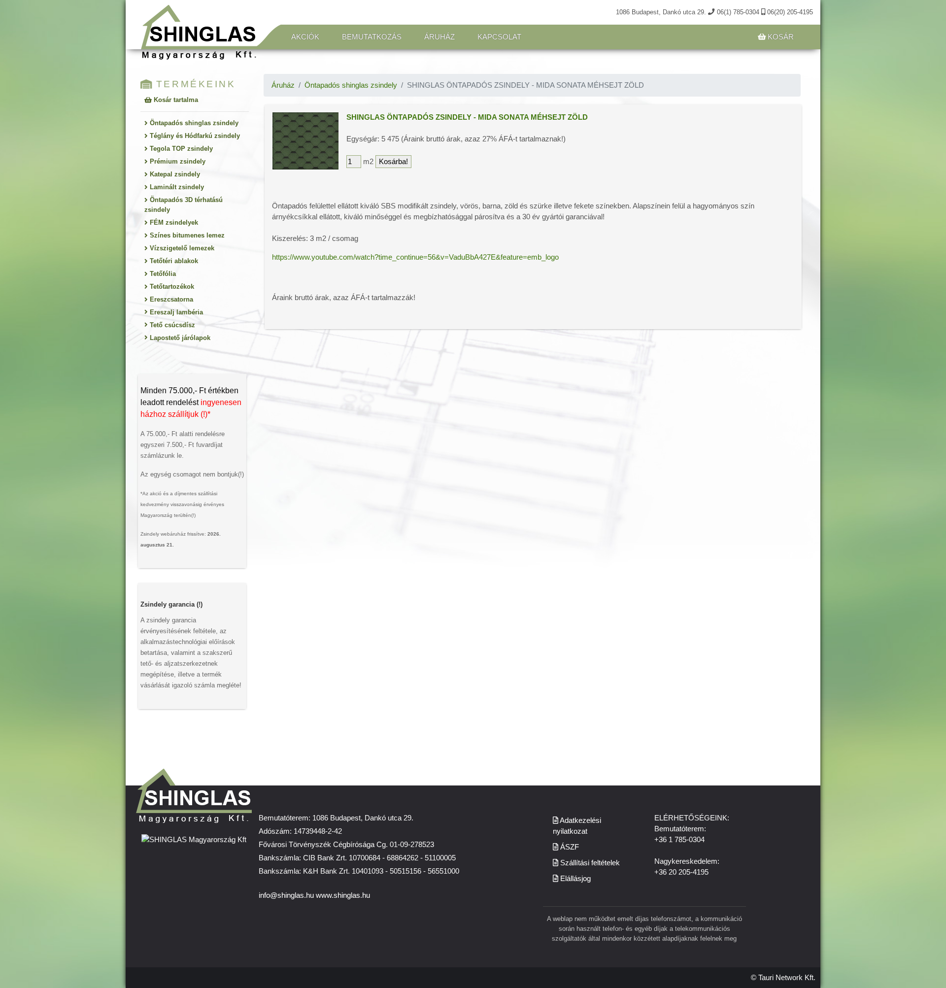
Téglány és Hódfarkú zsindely (194, 135)
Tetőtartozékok (171, 286)
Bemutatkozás (372, 37)
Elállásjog (574, 879)
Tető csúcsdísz (171, 325)
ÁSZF (568, 847)
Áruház (439, 37)
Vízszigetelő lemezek (181, 248)
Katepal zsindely (174, 174)
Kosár (780, 37)
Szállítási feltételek (589, 863)
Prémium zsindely (176, 161)
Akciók (305, 37)
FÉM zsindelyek (173, 222)
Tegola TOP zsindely (180, 148)
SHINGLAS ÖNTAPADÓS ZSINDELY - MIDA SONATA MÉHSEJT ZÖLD (467, 117)
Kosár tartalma (175, 99)
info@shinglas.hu (286, 895)
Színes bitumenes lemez (186, 235)
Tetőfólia (162, 273)
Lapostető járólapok (179, 337)
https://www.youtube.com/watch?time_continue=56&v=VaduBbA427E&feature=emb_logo (415, 257)
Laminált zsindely (176, 187)
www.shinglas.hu (343, 895)
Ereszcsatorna (170, 299)
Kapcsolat (499, 37)
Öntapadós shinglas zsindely (193, 123)
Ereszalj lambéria (175, 312)
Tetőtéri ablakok (173, 261)
